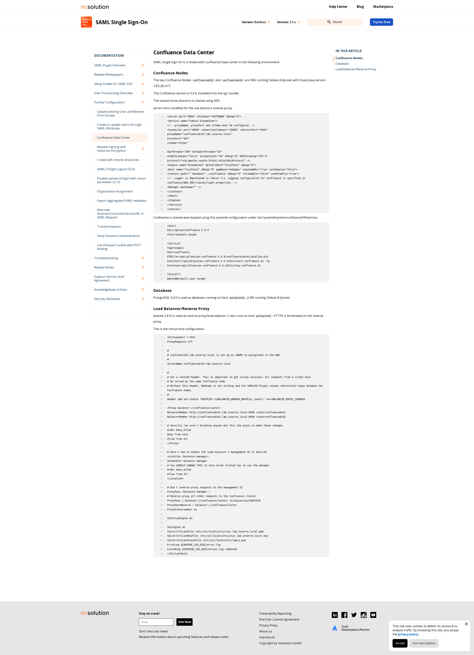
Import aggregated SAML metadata (121, 201)
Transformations (109, 227)
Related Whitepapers (108, 74)
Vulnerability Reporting (275, 613)
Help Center (338, 6)
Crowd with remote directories (118, 160)
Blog (360, 6)
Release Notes (104, 267)
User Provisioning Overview (113, 93)
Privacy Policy (268, 625)
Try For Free (381, 22)
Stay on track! (149, 613)
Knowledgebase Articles (110, 290)
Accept (400, 643)
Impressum (267, 637)
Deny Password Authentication (118, 236)
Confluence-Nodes (349, 58)
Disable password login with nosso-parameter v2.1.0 (121, 180)
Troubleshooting (106, 258)
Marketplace (383, 6)
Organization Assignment (115, 191)
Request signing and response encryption (111, 149)
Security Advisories (107, 299)
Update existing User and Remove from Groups (120, 113)
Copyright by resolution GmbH (280, 643)
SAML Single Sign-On (122, 22)
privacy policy (408, 634)
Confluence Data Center (113, 138)
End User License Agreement (279, 619)
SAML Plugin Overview (109, 65)
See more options (423, 643)
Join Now (184, 621)
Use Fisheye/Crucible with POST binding (119, 247)
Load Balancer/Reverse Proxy (356, 69)
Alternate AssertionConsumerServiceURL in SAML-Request (120, 213)
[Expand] (143, 65)
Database (342, 64)
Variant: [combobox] (254, 22)
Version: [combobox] (286, 22)
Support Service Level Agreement (109, 278)
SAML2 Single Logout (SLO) (116, 169)
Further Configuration (109, 102)
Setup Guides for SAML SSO (113, 84)
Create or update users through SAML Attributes (119, 126)
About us (265, 631)
